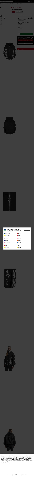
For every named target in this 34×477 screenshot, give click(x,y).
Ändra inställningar (25, 474)
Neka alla (17, 474)
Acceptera (8, 474)
